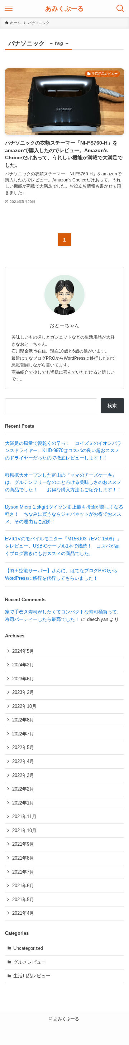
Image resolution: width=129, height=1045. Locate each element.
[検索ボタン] (120, 8)
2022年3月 (23, 775)
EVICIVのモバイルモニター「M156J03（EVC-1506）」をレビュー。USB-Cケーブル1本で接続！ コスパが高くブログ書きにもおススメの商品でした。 (63, 546)
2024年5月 (23, 651)
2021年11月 (24, 816)
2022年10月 (24, 706)
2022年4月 (23, 761)
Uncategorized (28, 948)
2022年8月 (23, 720)
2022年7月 (23, 734)
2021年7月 (23, 872)
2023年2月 (23, 692)
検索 (112, 405)
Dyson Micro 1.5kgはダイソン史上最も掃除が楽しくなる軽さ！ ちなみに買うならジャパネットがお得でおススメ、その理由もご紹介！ (64, 514)
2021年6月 (23, 885)
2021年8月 (23, 858)
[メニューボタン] (8, 8)
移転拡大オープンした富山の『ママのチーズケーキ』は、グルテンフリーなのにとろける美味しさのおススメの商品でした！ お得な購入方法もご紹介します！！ (63, 482)
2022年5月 (23, 747)
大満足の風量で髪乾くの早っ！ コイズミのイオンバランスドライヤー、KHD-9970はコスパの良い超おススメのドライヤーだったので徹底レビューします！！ (63, 451)
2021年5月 (23, 899)
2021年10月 (24, 830)
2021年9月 (23, 844)
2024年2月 (23, 664)
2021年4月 (23, 913)
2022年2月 (23, 789)
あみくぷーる (64, 8)
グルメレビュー (29, 962)
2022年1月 (23, 803)
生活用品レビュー (32, 975)
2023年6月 (23, 678)
